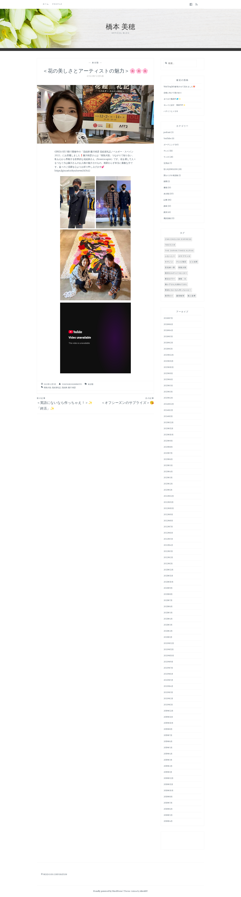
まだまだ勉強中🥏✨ (172, 99)
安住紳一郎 (170, 267)
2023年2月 (168, 484)
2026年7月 (168, 318)
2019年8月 (168, 729)
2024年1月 (168, 416)
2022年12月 (169, 496)
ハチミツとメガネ (171, 111)
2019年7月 (168, 735)
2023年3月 (168, 477)
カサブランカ (184, 256)
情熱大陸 (47, 387)
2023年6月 (168, 459)
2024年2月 (168, 410)
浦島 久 (182, 279)
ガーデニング (169, 144)
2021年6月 (168, 606)
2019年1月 (168, 772)
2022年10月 (169, 508)
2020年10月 (169, 655)
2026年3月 (168, 336)
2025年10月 (169, 367)
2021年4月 (168, 619)
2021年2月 (168, 631)
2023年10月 (168, 434)
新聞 (165, 181)
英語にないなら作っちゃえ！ (178, 290)
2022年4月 (168, 545)
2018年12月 (168, 778)
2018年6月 (168, 809)
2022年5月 (168, 539)
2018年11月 (168, 784)
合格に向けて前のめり (173, 93)
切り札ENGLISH (171, 169)
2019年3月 (168, 760)
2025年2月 (168, 398)
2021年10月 (168, 582)
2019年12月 (168, 711)
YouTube (167, 138)
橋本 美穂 (120, 26)
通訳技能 (167, 218)
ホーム (46, 4)
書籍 (165, 187)
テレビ (166, 151)
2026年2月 (168, 342)
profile (57, 4)
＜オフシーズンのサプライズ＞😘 (127, 401)
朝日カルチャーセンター (176, 273)
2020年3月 (168, 692)
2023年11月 (168, 428)
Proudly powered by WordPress (107, 891)
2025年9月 (168, 373)
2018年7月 (168, 803)
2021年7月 (168, 600)
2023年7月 (168, 453)
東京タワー (170, 279)
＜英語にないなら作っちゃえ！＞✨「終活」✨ (64, 403)
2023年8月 (168, 447)
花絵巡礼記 (56, 387)
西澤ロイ (169, 296)
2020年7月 (168, 668)
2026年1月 (168, 349)
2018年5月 (168, 815)
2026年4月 (168, 330)
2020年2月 (168, 698)
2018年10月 (168, 790)
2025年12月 (169, 355)
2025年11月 (168, 361)
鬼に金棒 (192, 296)
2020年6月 (168, 674)
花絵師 (64, 387)
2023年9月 (168, 441)
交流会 (166, 163)
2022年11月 (168, 502)
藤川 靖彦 (72, 387)
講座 (165, 206)
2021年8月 (168, 594)
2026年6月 (168, 324)
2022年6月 (168, 533)
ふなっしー (170, 256)
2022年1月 (168, 563)
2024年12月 (169, 404)
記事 (165, 200)
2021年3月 (168, 625)
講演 (165, 212)
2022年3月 (168, 551)
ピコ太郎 (194, 262)
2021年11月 (168, 576)
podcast (167, 132)
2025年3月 (168, 392)
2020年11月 (169, 649)
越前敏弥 (180, 296)
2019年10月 (168, 723)
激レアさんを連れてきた (176, 284)
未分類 (95, 62)
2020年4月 (168, 686)
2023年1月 (168, 490)
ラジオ (166, 157)
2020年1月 (168, 704)
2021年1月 (168, 637)
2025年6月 (168, 379)
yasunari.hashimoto (72, 384)
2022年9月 (168, 514)
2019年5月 (168, 747)
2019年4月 (168, 754)
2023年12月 (168, 422)
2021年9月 (168, 588)
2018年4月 (168, 821)
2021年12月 (168, 570)
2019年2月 (168, 766)
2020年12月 (169, 643)
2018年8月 (168, 796)
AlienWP (144, 891)
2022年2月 (168, 557)
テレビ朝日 (181, 262)
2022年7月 (168, 526)
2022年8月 (168, 520)
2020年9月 (168, 662)
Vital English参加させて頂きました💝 (179, 86)
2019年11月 (168, 717)
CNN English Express (178, 239)
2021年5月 (168, 612)
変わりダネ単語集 (171, 175)
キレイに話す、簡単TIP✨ (174, 105)
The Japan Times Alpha (179, 250)
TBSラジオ (170, 245)
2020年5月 (168, 680)
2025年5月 (168, 385)
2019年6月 (168, 741)
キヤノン (169, 262)
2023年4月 (168, 471)
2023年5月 (168, 465)
